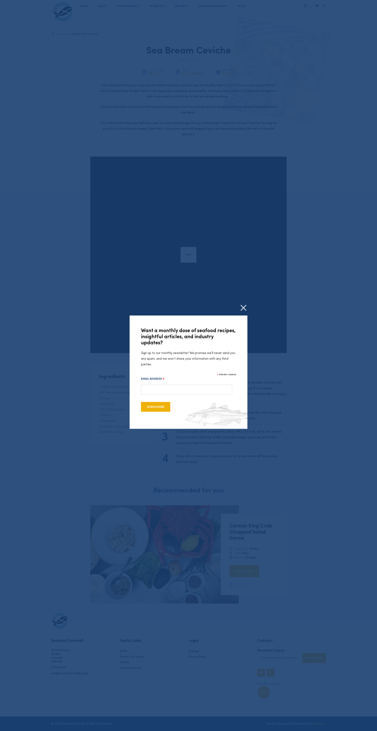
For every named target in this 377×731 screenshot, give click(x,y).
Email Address (152, 378)
